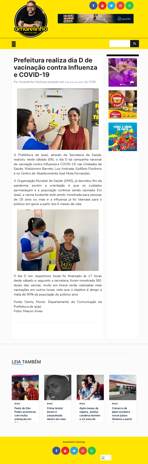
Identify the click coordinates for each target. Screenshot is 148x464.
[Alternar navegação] (13, 44)
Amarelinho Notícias (33, 82)
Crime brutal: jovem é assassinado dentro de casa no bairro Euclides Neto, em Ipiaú (56, 419)
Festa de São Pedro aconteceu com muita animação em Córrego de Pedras (25, 417)
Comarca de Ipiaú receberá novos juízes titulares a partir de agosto (122, 415)
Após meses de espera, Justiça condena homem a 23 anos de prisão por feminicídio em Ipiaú (89, 419)
